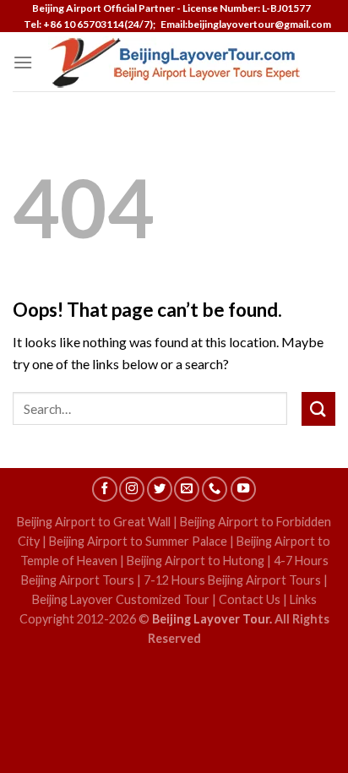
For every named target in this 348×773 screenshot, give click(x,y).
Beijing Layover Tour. (212, 619)
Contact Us (249, 599)
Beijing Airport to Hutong (195, 560)
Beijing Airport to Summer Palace (138, 541)
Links (303, 599)
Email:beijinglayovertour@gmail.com (244, 24)
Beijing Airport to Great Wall (94, 521)
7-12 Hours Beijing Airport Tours (232, 580)
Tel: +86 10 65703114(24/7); (89, 24)
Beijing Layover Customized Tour (120, 599)
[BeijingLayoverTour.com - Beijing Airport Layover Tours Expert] (174, 62)
